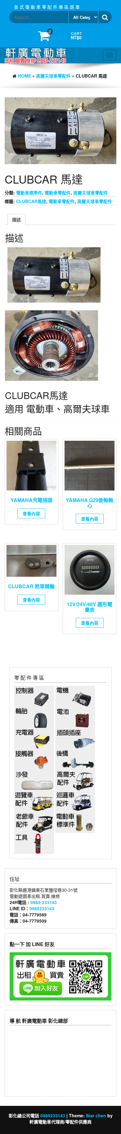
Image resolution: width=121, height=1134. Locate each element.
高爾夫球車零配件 (53, 76)
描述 (16, 219)
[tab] (16, 219)
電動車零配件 (58, 192)
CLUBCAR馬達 (31, 201)
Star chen (96, 1115)
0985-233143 (43, 902)
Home (24, 76)
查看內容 (31, 513)
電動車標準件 (29, 192)
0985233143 (41, 908)
